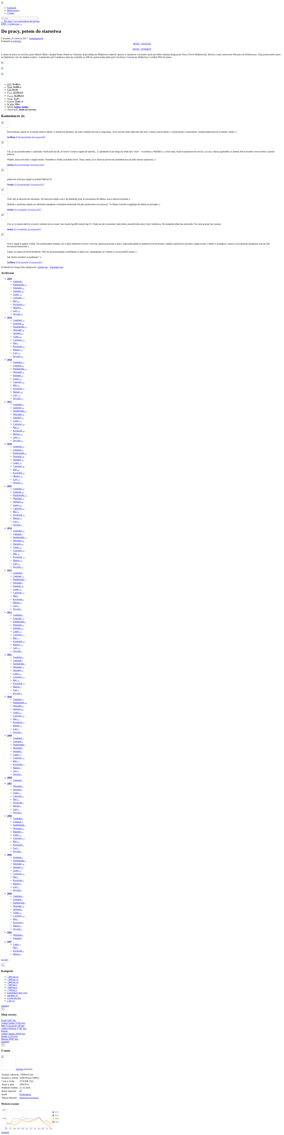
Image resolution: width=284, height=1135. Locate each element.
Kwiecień (19, 304)
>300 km (12, 979)
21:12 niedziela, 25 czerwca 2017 (27, 209)
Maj (16, 301)
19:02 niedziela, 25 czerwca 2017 (29, 262)
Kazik (8, 1020)
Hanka (9, 1036)
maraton (12, 995)
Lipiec (17, 294)
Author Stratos (13, 1033)
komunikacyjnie (17, 993)
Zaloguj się (42, 267)
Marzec (17, 307)
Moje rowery (13, 10)
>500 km (12, 985)
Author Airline (21, 107)
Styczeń (18, 314)
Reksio (4, 1031)
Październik (20, 284)
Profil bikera (25, 1094)
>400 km (12, 982)
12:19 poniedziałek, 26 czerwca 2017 (29, 184)
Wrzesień (18, 288)
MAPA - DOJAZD (142, 44)
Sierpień (18, 291)
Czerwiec (19, 297)
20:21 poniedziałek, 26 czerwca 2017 (29, 165)
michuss (20, 1069)
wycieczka (16, 41)
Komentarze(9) (36, 38)
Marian (9, 1039)
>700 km (12, 990)
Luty (16, 311)
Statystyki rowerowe (29, 1097)
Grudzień (18, 320)
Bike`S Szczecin (12, 1025)
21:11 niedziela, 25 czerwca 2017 (27, 229)
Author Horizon (13, 1028)
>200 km (12, 977)
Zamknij (5, 1006)
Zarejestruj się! (56, 267)
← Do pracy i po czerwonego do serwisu (20, 21)
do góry (4, 959)
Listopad (18, 281)
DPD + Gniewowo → (11, 24)
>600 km (12, 987)
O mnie (10, 13)
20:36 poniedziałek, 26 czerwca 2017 (31, 137)
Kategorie (11, 8)
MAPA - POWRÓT (142, 49)
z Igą (11, 1001)
